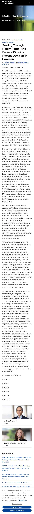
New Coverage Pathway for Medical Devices (15, 483)
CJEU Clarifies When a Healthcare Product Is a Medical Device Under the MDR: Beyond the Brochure (16, 468)
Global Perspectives (8, 42)
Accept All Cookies (17, 507)
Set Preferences (17, 504)
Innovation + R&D (17, 40)
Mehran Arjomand (10, 62)
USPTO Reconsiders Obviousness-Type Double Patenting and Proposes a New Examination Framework (16, 460)
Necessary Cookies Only (17, 510)
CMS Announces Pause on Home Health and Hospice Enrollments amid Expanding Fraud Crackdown (15, 477)
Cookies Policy (23, 500)
